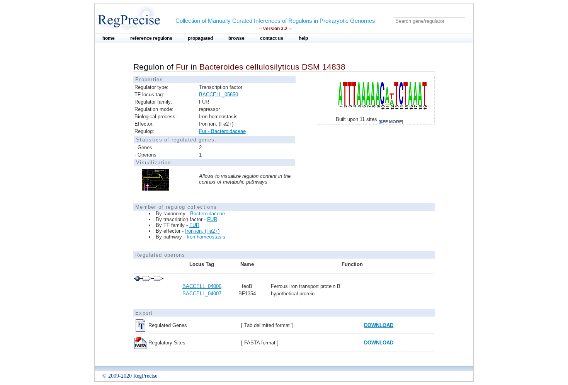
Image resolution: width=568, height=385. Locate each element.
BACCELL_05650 (218, 94)
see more (391, 121)
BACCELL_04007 (201, 293)
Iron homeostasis (206, 237)
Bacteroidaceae (207, 213)
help (303, 38)
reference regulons (151, 38)
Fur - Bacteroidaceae (222, 131)
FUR (212, 219)
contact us (271, 38)
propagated (200, 38)
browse (236, 38)
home (108, 38)
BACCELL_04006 (201, 286)
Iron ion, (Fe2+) (202, 231)
